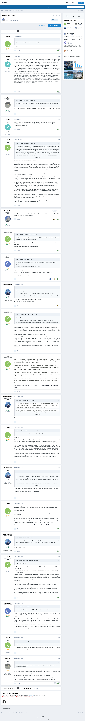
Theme (42, 716)
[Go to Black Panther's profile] (3, 19)
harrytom (7, 97)
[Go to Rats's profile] (65, 42)
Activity (9, 7)
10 (24, 31)
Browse (15, 7)
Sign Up (81, 2)
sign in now (31, 695)
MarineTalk (15, 20)
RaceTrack (22, 7)
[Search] (82, 7)
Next (27, 31)
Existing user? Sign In (71, 2)
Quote (18, 50)
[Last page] (30, 31)
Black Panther (10, 19)
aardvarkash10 (32, 39)
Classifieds (29, 7)
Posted (18, 36)
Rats (68, 42)
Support (48, 7)
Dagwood (69, 50)
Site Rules (42, 7)
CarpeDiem (7, 256)
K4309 (8, 36)
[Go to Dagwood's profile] (65, 51)
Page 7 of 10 (36, 31)
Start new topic (42, 25)
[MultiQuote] (15, 50)
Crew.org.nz (5, 3)
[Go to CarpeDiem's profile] (8, 264)
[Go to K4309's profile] (8, 44)
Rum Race (36, 7)
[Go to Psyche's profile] (8, 64)
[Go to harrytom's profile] (8, 105)
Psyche (8, 56)
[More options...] (59, 36)
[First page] (3, 31)
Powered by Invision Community (42, 719)
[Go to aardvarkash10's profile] (8, 292)
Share (47, 19)
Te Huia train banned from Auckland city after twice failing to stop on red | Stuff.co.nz (32, 524)
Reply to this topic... (13, 702)
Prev (5, 31)
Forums (3, 7)
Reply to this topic (54, 25)
